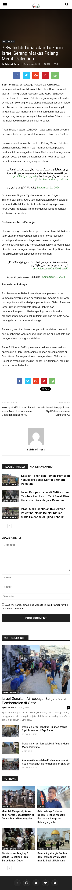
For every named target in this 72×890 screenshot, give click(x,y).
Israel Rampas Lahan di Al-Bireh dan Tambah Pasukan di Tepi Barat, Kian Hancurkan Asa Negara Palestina (45, 496)
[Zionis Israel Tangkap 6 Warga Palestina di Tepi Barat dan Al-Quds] (18, 839)
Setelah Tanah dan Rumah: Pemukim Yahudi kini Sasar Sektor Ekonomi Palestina (45, 479)
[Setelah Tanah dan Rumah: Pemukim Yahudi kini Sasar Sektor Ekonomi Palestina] (10, 480)
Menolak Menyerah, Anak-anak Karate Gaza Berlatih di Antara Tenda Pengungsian (18, 815)
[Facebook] (17, 882)
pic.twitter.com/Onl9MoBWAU (50, 268)
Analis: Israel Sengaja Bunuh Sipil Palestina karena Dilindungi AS (54, 411)
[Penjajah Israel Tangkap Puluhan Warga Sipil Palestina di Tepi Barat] (10, 731)
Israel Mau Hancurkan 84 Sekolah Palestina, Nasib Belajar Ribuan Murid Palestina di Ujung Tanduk (43, 513)
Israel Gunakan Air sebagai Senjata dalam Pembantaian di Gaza (35, 701)
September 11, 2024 (48, 187)
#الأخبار (17, 176)
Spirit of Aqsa (12, 64)
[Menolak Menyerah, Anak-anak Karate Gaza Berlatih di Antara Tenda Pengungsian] (18, 797)
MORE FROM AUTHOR (42, 466)
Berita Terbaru (8, 41)
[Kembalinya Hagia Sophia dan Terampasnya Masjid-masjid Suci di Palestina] (53, 839)
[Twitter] (45, 882)
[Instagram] (26, 882)
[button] (67, 4)
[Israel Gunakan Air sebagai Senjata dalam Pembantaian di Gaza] (36, 669)
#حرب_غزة (29, 176)
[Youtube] (54, 882)
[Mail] (36, 882)
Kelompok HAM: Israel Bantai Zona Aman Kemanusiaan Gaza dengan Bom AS (18, 411)
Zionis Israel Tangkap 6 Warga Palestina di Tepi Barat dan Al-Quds (15, 857)
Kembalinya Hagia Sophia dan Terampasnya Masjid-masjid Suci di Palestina (52, 857)
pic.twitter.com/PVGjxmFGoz (51, 179)
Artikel (6, 807)
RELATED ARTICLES (15, 466)
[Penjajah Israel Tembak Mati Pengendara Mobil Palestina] (10, 748)
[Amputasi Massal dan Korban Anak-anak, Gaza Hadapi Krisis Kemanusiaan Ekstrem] (10, 764)
